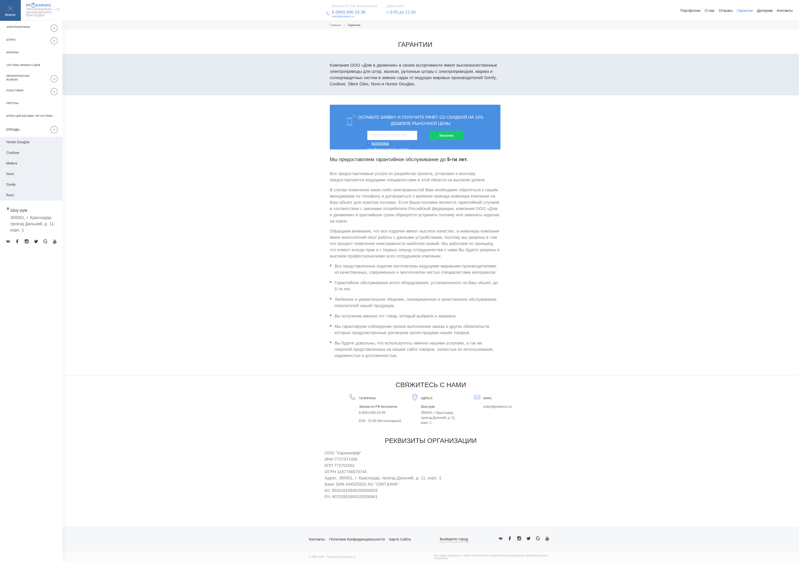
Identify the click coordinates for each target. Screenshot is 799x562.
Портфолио (690, 11)
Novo (10, 174)
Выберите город (454, 539)
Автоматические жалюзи (18, 78)
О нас (710, 11)
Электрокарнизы (18, 27)
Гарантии (745, 11)
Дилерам (765, 11)
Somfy (11, 184)
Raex (10, 195)
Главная (335, 25)
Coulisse (12, 152)
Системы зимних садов (23, 65)
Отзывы (726, 11)
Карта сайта (400, 539)
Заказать (446, 135)
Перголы (12, 103)
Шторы (11, 39)
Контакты (785, 11)
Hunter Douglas (18, 142)
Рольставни (15, 90)
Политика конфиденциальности (357, 539)
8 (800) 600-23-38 (372, 412)
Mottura (11, 163)
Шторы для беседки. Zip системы (29, 115)
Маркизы (12, 52)
